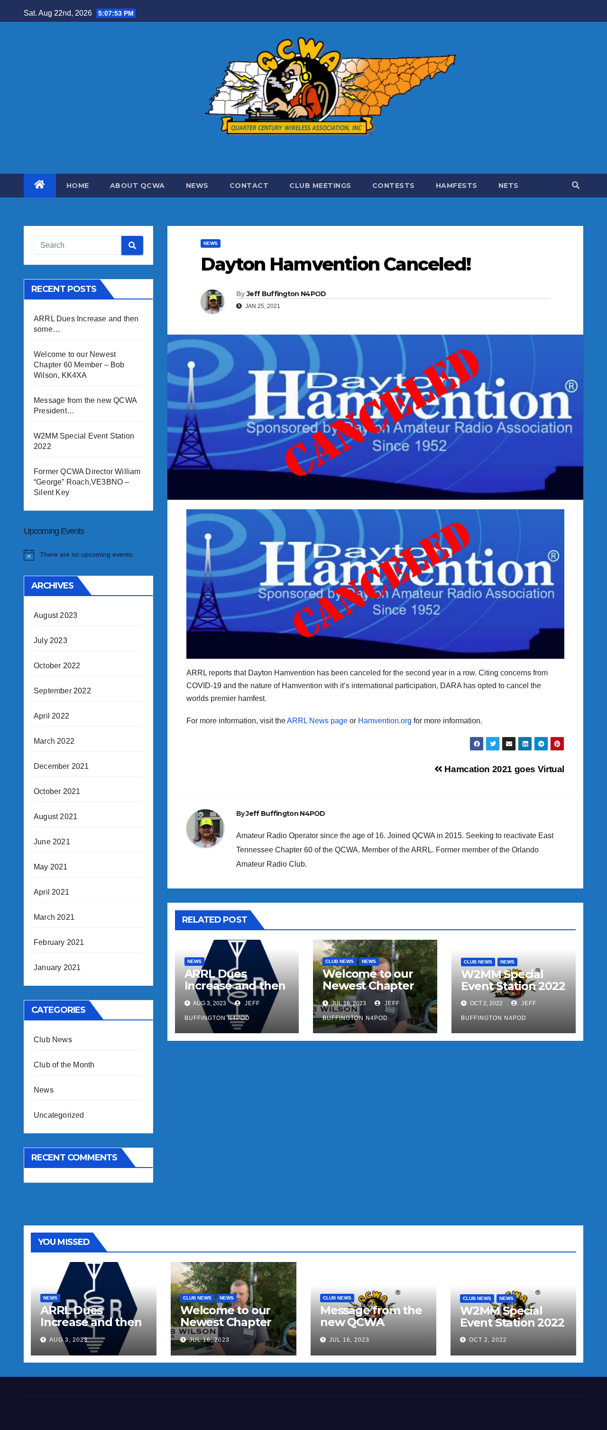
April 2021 (51, 892)
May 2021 (51, 867)
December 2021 (61, 766)
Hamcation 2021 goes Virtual (503, 769)
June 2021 (52, 842)
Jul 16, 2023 (209, 1340)
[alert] (88, 555)
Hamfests (457, 185)
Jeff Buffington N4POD (286, 294)
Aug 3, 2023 (68, 1340)
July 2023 (50, 640)
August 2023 (55, 615)
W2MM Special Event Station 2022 (513, 980)
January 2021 (57, 967)
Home (77, 185)
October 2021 (57, 791)
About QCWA (137, 185)
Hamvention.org (384, 721)
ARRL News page (317, 721)
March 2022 (54, 741)
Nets (508, 185)
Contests (393, 185)
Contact (249, 185)
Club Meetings (320, 185)
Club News (53, 1040)
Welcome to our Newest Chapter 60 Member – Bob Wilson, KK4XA (79, 364)
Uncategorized (59, 1115)
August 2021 (55, 817)
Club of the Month (64, 1065)
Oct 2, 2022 (488, 1340)
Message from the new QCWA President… (371, 1322)
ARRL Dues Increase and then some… (235, 985)
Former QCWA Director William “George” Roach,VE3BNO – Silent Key (87, 481)
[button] (575, 185)
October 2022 (57, 666)
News (197, 185)
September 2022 (62, 691)
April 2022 (51, 716)
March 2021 (54, 917)
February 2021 (59, 942)
